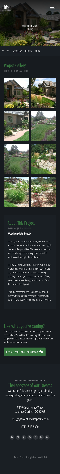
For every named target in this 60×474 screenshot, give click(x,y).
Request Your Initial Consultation (22, 352)
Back (7, 50)
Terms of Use (19, 457)
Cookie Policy (43, 457)
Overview (17, 50)
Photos (28, 50)
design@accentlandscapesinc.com (30, 419)
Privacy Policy (31, 457)
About (37, 50)
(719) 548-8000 (30, 426)
